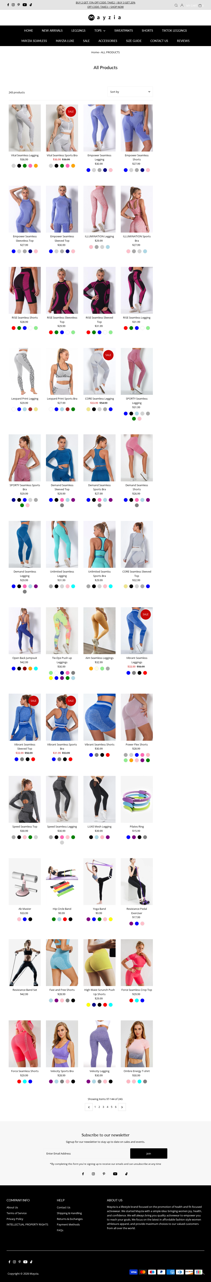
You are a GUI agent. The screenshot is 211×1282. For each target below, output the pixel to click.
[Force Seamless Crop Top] (137, 962)
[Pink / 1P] (105, 919)
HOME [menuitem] (28, 30)
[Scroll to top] (203, 1274)
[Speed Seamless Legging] (62, 799)
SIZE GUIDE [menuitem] (134, 41)
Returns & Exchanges (70, 1219)
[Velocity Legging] (99, 1043)
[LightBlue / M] (108, 247)
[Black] (139, 837)
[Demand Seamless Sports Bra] (99, 457)
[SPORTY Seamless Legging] (137, 371)
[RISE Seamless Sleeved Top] (99, 290)
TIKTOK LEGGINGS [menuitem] (174, 30)
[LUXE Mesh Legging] (99, 799)
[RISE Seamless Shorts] (25, 290)
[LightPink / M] (148, 755)
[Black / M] (19, 166)
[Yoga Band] (99, 881)
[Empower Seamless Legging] (99, 127)
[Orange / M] (36, 166)
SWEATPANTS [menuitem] (123, 30)
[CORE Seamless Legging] (99, 371)
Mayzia (34, 1273)
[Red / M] (14, 328)
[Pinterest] (18, 5)
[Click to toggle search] (176, 5)
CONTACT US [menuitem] (159, 41)
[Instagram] (13, 5)
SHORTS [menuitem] (147, 30)
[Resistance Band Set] (25, 962)
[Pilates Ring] (137, 799)
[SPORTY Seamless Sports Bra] (25, 457)
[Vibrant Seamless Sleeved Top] (25, 717)
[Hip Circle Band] (62, 881)
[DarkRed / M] (25, 669)
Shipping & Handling (69, 1213)
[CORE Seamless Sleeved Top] (137, 544)
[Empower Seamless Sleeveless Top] (25, 209)
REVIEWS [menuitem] (183, 41)
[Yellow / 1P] (111, 919)
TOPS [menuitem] (98, 30)
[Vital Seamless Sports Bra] (62, 127)
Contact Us (63, 1207)
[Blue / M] (88, 170)
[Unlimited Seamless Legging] (62, 544)
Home (95, 52)
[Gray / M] (62, 505)
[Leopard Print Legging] (25, 371)
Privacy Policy (15, 1219)
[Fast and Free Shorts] (62, 962)
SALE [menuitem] (86, 41)
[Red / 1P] (65, 919)
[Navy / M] (105, 170)
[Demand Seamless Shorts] (137, 457)
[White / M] (30, 328)
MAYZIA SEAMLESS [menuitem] (34, 41)
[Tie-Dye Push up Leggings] (62, 630)
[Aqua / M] (73, 586)
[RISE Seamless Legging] (137, 290)
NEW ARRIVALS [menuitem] (52, 30)
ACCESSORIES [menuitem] (107, 41)
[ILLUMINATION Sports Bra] (137, 209)
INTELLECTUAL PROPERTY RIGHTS (27, 1224)
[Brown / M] (30, 409)
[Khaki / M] (36, 409)
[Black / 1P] (70, 919)
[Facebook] (8, 5)
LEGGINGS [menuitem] (79, 30)
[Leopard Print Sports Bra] (62, 371)
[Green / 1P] (54, 919)
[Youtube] (25, 5)
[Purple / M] (73, 500)
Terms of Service (17, 1213)
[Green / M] (25, 166)
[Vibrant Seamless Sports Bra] (62, 717)
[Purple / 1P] (88, 919)
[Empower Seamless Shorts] (137, 127)
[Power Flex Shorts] (137, 717)
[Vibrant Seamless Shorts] (99, 717)
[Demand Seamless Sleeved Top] (62, 457)
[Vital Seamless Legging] (25, 127)
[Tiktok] (31, 5)
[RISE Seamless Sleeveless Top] (62, 290)
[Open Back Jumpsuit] (25, 630)
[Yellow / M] (51, 678)
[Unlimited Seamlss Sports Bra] (99, 544)
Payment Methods (68, 1224)
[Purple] (134, 837)
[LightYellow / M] (97, 669)
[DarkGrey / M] (99, 170)
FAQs (60, 1230)
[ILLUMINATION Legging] (99, 209)
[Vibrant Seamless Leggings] (137, 630)
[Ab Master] (25, 881)
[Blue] (128, 837)
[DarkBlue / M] (14, 500)
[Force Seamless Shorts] (25, 1043)
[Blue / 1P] (94, 919)
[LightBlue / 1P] (59, 919)
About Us (12, 1207)
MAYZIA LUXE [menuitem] (65, 41)
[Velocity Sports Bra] (62, 1043)
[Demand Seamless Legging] (25, 544)
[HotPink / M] (30, 166)
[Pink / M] (111, 170)
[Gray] (145, 837)
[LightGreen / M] (36, 328)
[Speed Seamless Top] (25, 799)
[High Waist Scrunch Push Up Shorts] (99, 962)
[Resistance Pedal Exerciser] (137, 881)
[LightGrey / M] (14, 166)
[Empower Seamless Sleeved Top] (62, 209)
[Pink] (19, 919)
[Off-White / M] (14, 409)
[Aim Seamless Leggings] (99, 630)
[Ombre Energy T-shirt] (137, 1043)
